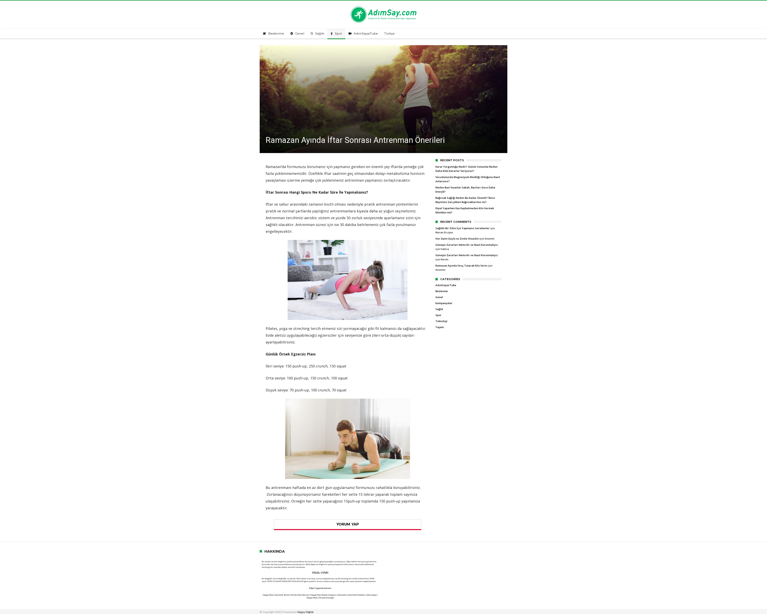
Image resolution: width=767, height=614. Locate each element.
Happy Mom (312, 597)
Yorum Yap (347, 524)
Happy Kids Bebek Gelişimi (323, 595)
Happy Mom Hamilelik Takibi (276, 595)
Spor (438, 315)
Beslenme (441, 291)
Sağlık (439, 309)
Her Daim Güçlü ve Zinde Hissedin (457, 238)
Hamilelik (342, 595)
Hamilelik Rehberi (356, 595)
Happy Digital (305, 612)
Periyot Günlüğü (326, 597)
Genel (439, 297)
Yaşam (439, 327)
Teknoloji (441, 321)
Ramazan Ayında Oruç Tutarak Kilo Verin (461, 265)
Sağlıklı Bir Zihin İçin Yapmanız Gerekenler (462, 228)
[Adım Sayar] (383, 6)
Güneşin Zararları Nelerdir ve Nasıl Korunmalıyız (466, 245)
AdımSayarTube (445, 285)
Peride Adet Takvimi (300, 595)
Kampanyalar (443, 303)
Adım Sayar (310, 564)
